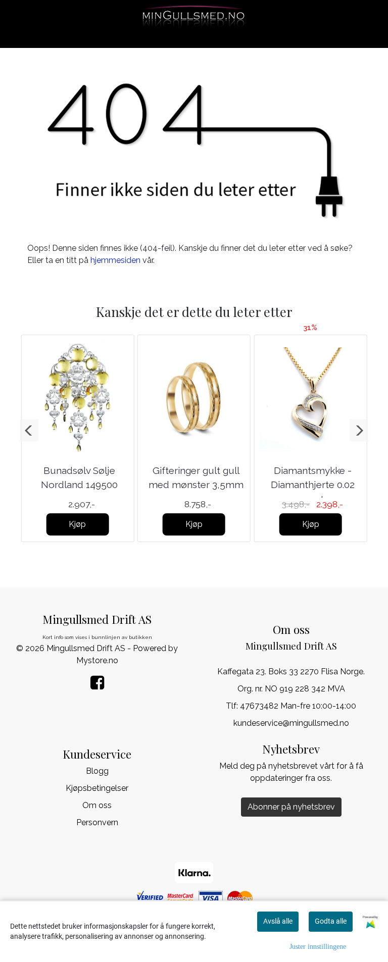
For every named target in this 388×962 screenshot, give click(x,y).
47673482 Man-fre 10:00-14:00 (298, 706)
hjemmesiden (115, 260)
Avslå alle (278, 921)
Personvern (97, 822)
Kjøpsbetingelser (97, 788)
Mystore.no (97, 660)
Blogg (97, 771)
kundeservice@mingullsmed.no (291, 723)
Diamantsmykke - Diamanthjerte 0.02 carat (313, 485)
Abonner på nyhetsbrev (291, 807)
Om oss (97, 805)
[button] (29, 430)
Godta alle (331, 921)
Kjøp (77, 524)
